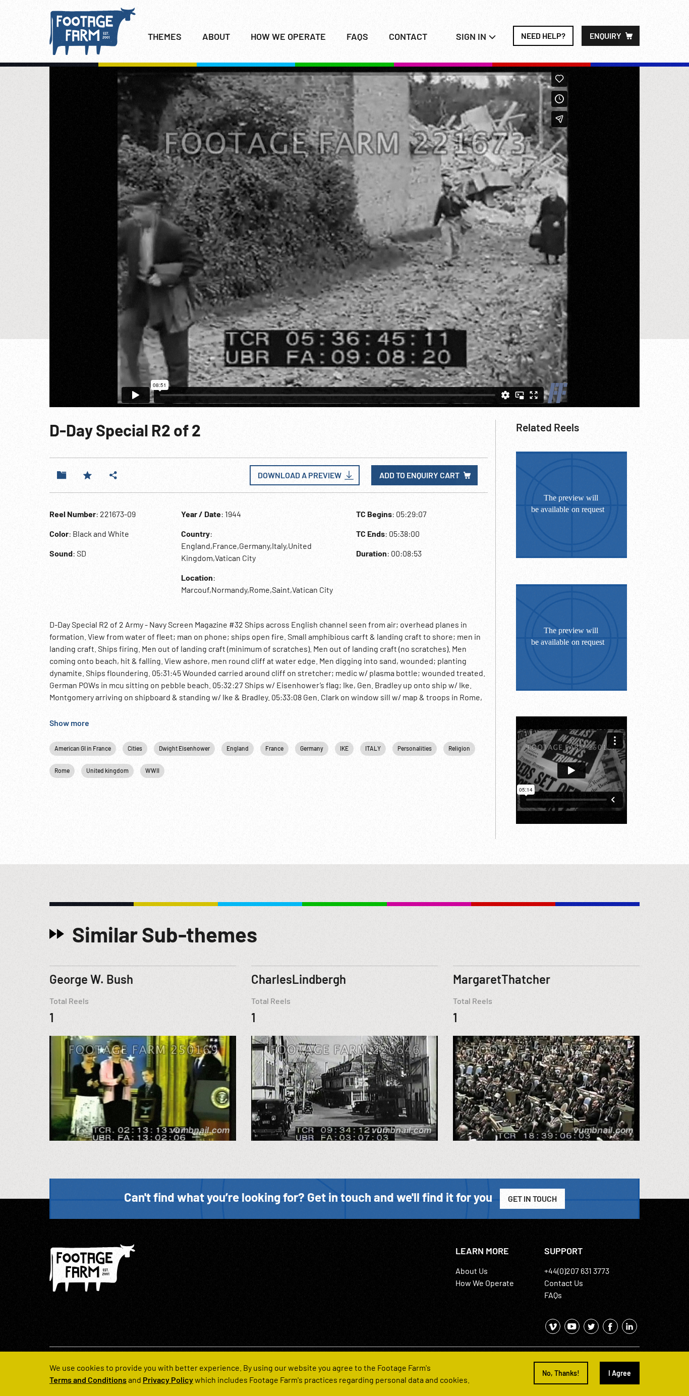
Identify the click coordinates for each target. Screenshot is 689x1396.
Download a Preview (299, 475)
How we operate (288, 36)
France (274, 748)
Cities (135, 748)
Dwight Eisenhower (184, 748)
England (237, 748)
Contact (408, 36)
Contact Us (563, 1283)
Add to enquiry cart (419, 475)
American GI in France (82, 748)
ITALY (373, 748)
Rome (62, 770)
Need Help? (543, 35)
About (216, 36)
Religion (459, 748)
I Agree (619, 1373)
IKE (344, 748)
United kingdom (107, 770)
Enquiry (605, 35)
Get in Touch (532, 1198)
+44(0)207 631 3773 (576, 1270)
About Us (471, 1270)
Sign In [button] (472, 36)
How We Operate (484, 1283)
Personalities (414, 748)
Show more (69, 723)
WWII (152, 770)
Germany (311, 748)
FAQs (357, 36)
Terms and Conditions (88, 1379)
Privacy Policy (168, 1379)
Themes (165, 36)
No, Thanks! (561, 1373)
